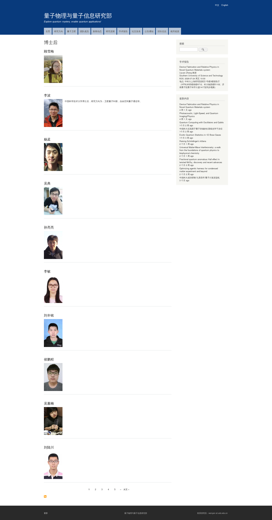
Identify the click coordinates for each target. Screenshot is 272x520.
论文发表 (136, 31)
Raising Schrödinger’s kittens (192, 141)
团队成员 (84, 31)
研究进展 (110, 31)
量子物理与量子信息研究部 (78, 15)
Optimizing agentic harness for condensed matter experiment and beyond (198, 170)
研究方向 (58, 31)
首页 (48, 31)
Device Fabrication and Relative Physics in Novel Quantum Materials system (199, 68)
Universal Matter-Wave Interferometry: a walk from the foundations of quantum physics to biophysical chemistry (200, 150)
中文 (217, 4)
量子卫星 (71, 31)
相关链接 (174, 31)
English (224, 4)
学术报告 (123, 31)
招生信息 (162, 31)
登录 (46, 512)
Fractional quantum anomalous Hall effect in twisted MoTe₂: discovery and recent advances (200, 161)
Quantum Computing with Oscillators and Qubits (201, 122)
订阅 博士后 (45, 496)
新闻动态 (97, 31)
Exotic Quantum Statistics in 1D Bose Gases (200, 134)
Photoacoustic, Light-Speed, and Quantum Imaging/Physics (198, 115)
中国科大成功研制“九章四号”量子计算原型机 (199, 177)
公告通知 (149, 31)
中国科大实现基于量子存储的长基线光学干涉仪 (200, 128)
